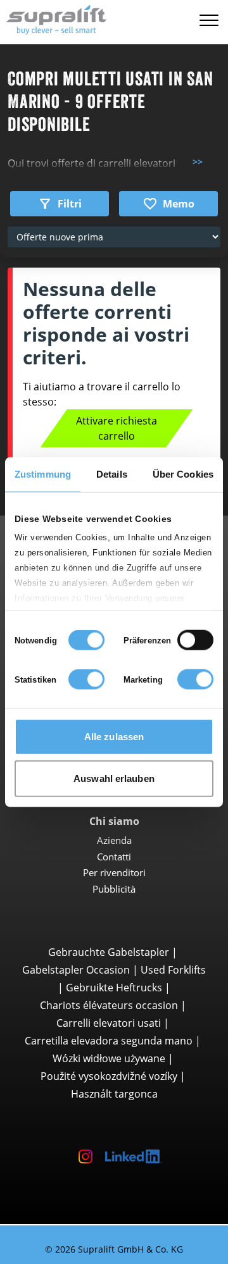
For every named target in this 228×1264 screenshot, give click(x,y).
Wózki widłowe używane (109, 1058)
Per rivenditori (114, 872)
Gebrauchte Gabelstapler (108, 952)
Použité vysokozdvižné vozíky (109, 1076)
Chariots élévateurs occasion (109, 1005)
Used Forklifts (173, 970)
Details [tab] (111, 474)
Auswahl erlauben (114, 777)
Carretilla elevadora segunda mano (109, 1041)
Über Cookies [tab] (183, 474)
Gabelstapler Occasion (76, 970)
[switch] (195, 640)
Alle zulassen (114, 736)
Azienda (114, 840)
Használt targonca (114, 1094)
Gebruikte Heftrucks (114, 987)
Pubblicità (114, 889)
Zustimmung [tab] (43, 474)
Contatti (114, 856)
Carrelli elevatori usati (108, 1023)
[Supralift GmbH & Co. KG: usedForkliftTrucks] (53, 18)
